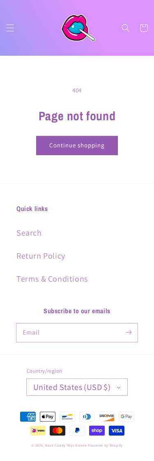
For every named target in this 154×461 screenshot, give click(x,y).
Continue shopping (77, 145)
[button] (10, 28)
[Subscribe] (129, 332)
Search (29, 232)
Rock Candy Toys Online (66, 445)
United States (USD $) (71, 387)
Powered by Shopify (105, 445)
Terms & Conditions (52, 278)
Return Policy (40, 255)
